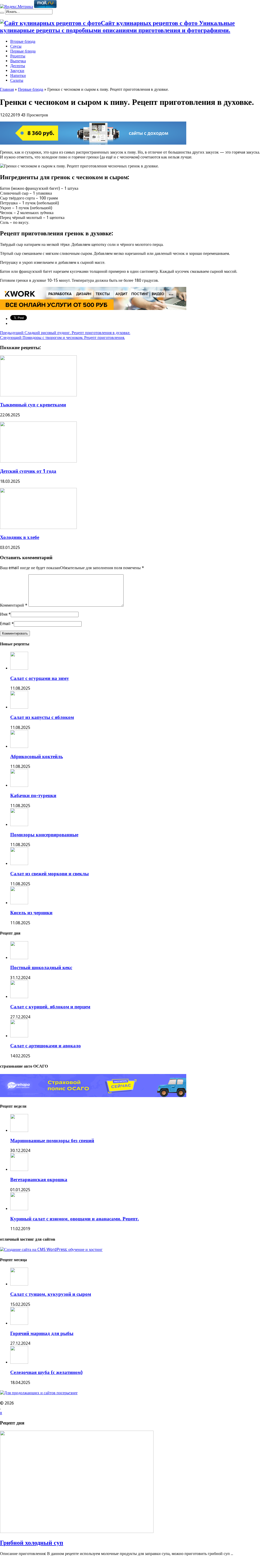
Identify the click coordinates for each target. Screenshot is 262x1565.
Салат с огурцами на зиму (39, 678)
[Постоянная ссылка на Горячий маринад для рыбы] (19, 1323)
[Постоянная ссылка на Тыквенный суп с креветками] (38, 395)
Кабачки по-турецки (33, 795)
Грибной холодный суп (31, 1542)
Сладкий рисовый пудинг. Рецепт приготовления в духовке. (65, 332)
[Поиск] (2, 13)
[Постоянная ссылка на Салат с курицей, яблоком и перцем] (19, 996)
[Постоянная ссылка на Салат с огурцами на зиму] (19, 668)
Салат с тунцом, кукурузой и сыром (50, 1294)
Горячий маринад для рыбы (41, 1333)
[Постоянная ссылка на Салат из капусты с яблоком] (19, 707)
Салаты (16, 80)
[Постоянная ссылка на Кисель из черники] (19, 902)
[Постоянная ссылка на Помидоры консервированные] (19, 824)
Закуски (17, 70)
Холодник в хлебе (19, 537)
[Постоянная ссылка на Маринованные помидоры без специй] (19, 1130)
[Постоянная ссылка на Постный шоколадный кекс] (19, 957)
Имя (3, 614)
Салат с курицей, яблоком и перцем (50, 1006)
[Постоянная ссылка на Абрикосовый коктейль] (19, 746)
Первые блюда (23, 51)
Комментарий (13, 605)
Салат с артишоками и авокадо (45, 1045)
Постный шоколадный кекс (41, 967)
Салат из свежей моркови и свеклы (49, 873)
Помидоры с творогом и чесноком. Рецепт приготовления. (62, 337)
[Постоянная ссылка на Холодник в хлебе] (38, 527)
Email (5, 623)
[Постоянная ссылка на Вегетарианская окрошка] (19, 1169)
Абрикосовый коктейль (36, 756)
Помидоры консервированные (44, 834)
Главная (7, 89)
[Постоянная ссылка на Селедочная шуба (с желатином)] (19, 1362)
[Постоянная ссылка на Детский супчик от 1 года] (38, 461)
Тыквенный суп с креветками (33, 404)
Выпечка (18, 60)
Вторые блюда (22, 41)
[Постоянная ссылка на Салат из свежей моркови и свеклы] (19, 863)
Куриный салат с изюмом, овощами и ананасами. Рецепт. (74, 1218)
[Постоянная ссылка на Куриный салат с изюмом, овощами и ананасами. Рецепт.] (19, 1208)
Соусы (15, 46)
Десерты (17, 65)
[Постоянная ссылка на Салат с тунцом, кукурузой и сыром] (19, 1284)
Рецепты (17, 56)
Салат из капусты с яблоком (42, 717)
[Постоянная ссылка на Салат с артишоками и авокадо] (19, 1036)
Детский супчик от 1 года (28, 471)
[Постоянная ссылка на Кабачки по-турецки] (19, 785)
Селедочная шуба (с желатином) (46, 1372)
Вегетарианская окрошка (38, 1179)
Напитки (18, 75)
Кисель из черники (31, 912)
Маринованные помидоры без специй (52, 1140)
